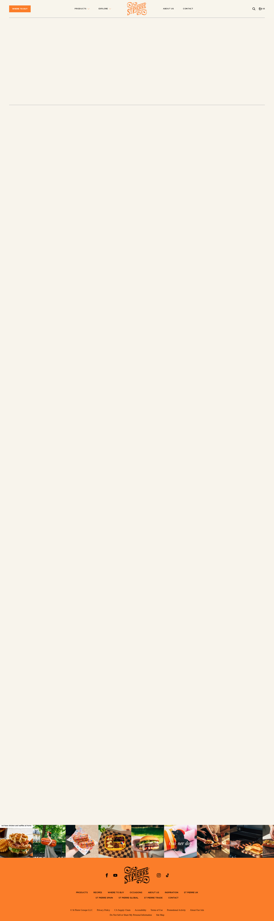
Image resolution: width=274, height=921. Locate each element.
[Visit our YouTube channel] (115, 875)
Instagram (162, 154)
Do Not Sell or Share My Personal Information (131, 915)
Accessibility (140, 910)
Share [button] (212, 87)
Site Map (160, 915)
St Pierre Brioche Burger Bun (163, 522)
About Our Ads (197, 910)
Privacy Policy (103, 910)
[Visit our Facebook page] (107, 875)
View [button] (12, 819)
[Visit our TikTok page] (167, 875)
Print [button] (198, 87)
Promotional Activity (176, 910)
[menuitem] (20, 8)
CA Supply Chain (122, 910)
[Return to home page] (137, 9)
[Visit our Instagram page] (159, 875)
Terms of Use (157, 910)
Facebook (179, 154)
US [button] (263, 9)
